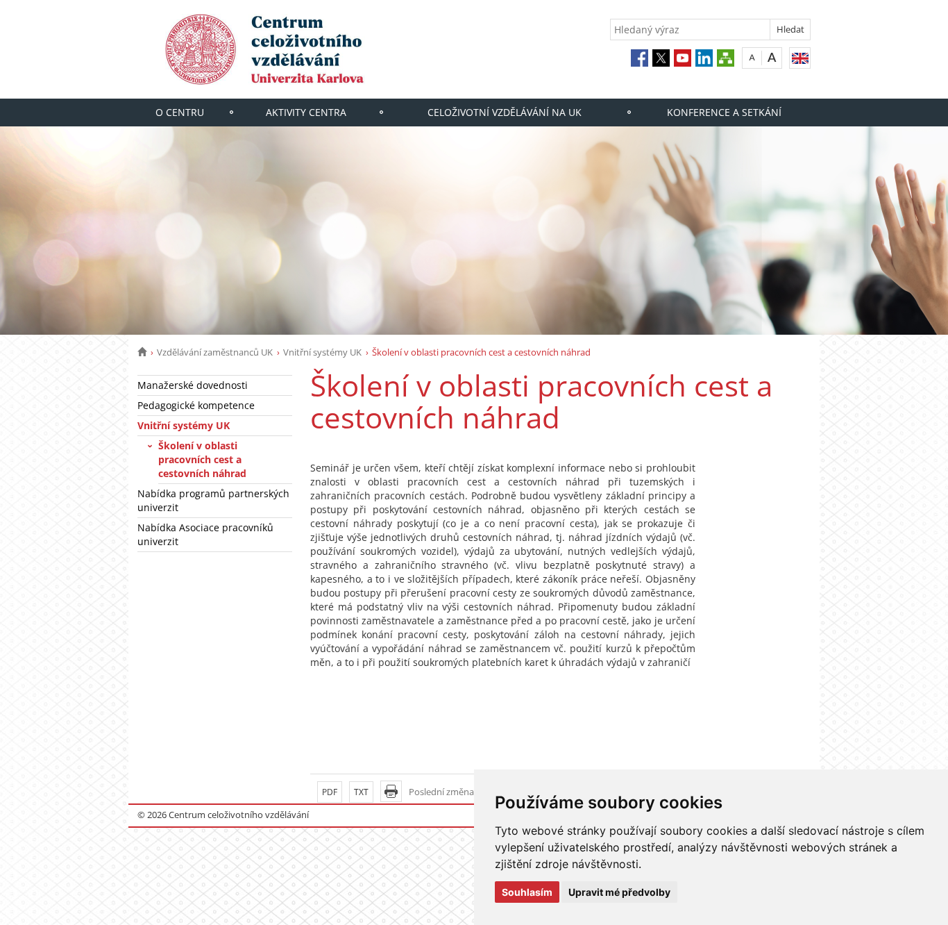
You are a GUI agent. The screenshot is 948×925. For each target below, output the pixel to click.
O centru (179, 112)
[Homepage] (141, 352)
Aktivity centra (306, 112)
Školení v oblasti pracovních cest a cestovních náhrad (202, 459)
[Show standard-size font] (752, 57)
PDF (329, 792)
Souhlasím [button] (527, 892)
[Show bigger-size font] (772, 57)
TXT (361, 792)
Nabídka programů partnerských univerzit (213, 500)
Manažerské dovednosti (192, 385)
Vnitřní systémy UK (322, 352)
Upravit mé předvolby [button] (619, 892)
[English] (800, 58)
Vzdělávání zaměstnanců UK (215, 352)
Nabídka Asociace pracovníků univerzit (205, 534)
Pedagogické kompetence (196, 405)
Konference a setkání (724, 112)
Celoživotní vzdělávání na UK (505, 112)
